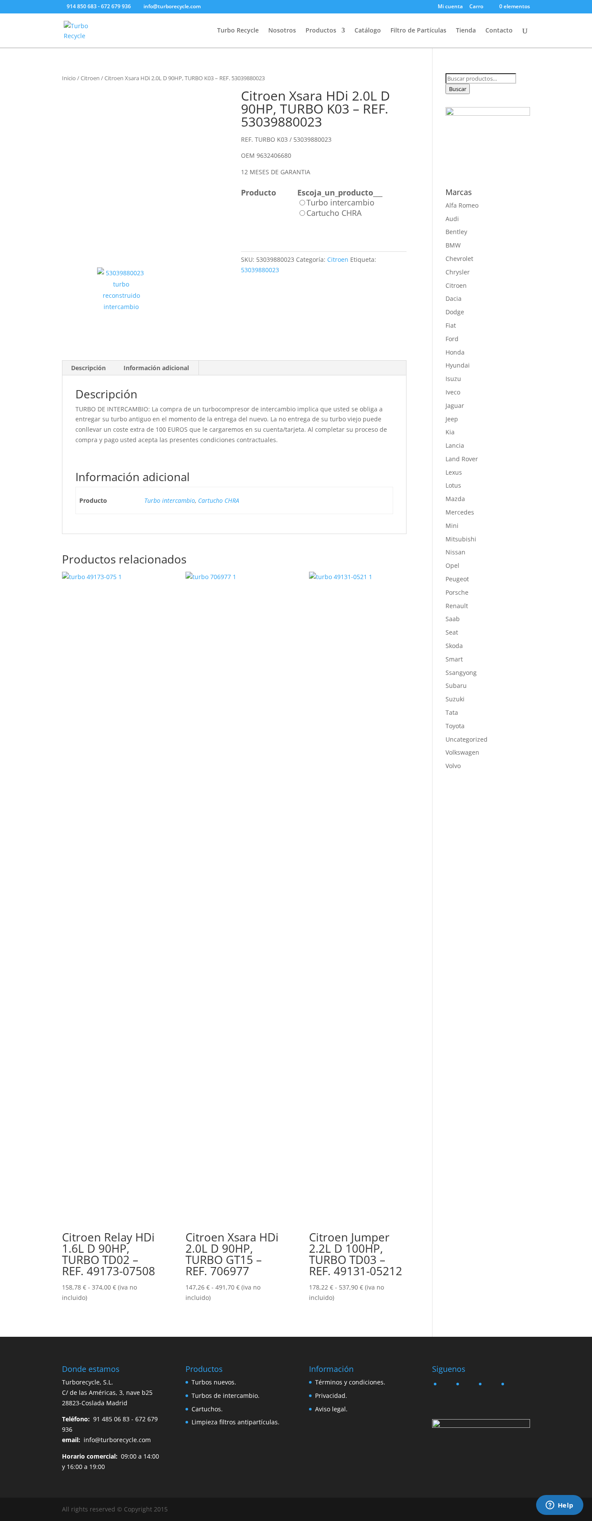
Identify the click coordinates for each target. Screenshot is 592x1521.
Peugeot (457, 579)
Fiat (451, 325)
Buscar (457, 89)
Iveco (453, 392)
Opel (452, 565)
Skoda (454, 646)
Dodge (455, 312)
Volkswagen (462, 752)
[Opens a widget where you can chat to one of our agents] (559, 1506)
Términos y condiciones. (350, 1382)
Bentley (456, 232)
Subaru (456, 685)
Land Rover (462, 459)
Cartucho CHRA (218, 500)
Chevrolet (459, 258)
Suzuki (455, 699)
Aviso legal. (331, 1409)
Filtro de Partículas (418, 30)
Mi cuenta (450, 7)
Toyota (455, 726)
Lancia (455, 445)
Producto (258, 192)
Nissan (455, 552)
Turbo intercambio (169, 500)
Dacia (454, 298)
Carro (476, 7)
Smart (454, 659)
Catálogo (368, 30)
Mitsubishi (461, 539)
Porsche (457, 592)
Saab (453, 619)
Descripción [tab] (88, 368)
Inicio (69, 78)
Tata (452, 712)
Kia (450, 432)
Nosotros (282, 30)
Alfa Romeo (462, 205)
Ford (452, 339)
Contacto (499, 30)
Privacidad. (331, 1395)
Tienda (466, 30)
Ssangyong (461, 672)
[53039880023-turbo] (145, 172)
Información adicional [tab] (156, 368)
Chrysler (458, 272)
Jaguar (455, 405)
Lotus (453, 485)
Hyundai (458, 365)
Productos (321, 30)
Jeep (452, 419)
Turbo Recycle (238, 30)
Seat (452, 632)
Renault (457, 606)
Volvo (453, 766)
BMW (453, 245)
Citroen (90, 78)
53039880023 (260, 270)
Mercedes (460, 512)
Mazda (455, 499)
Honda (455, 352)
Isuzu (453, 379)
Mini (452, 525)
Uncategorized (467, 739)
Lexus (454, 472)
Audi (452, 219)
